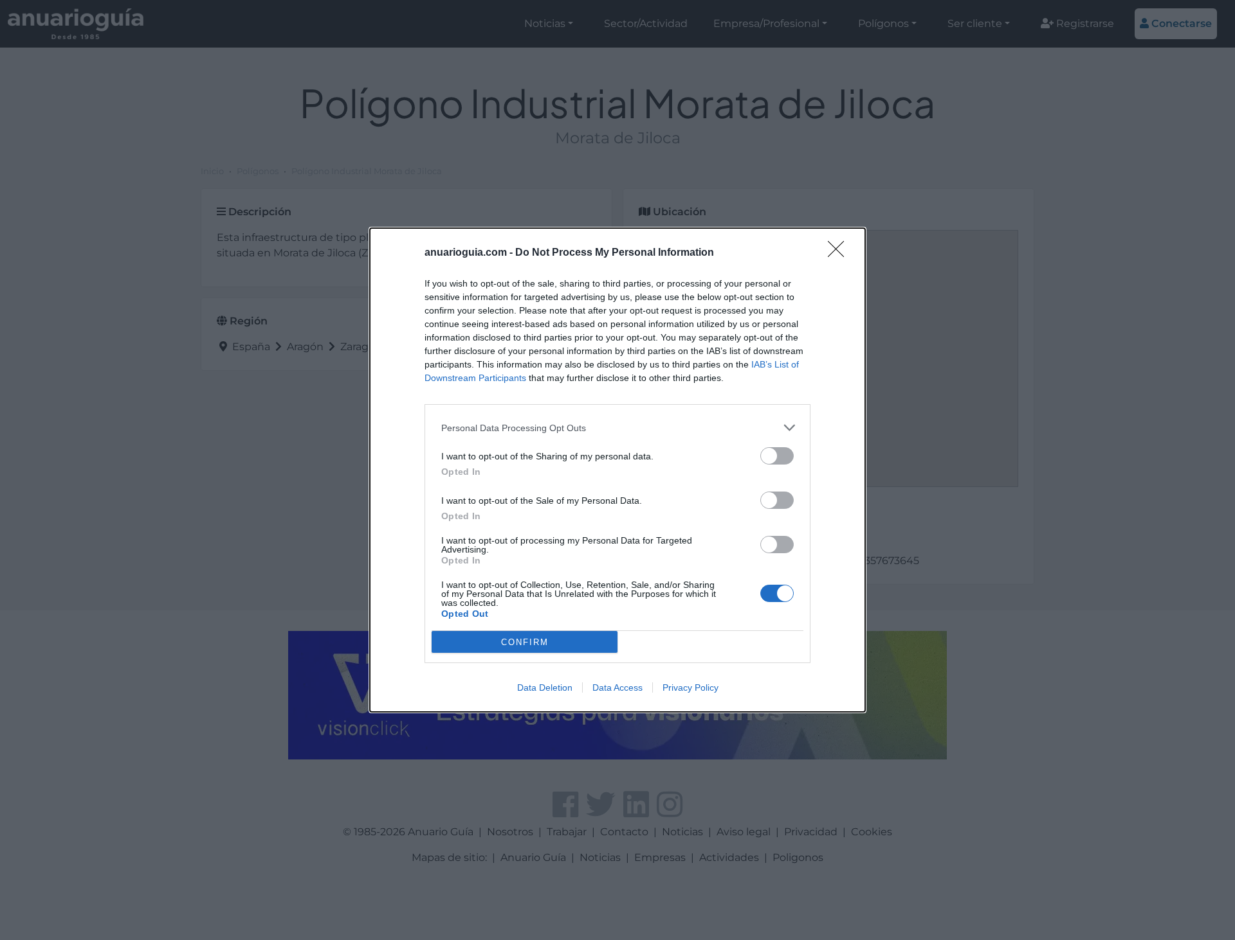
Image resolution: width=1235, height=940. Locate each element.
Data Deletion (544, 687)
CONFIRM (525, 642)
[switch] (777, 456)
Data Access (617, 687)
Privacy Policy (690, 687)
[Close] (840, 253)
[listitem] (617, 427)
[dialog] (617, 470)
